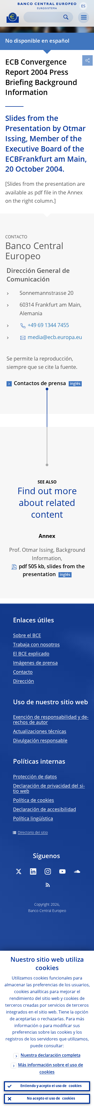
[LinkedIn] (33, 871)
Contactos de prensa (40, 383)
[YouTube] (62, 871)
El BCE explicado (31, 654)
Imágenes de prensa (35, 663)
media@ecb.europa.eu (55, 337)
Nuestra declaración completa (50, 1056)
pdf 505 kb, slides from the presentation (52, 570)
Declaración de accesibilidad (44, 809)
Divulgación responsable (40, 741)
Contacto (23, 672)
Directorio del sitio (33, 833)
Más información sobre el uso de (50, 1068)
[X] (18, 871)
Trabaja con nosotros (36, 645)
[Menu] (83, 17)
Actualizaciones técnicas (39, 731)
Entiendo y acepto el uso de (50, 1086)
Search (66, 17)
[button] (83, 6)
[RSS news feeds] (48, 885)
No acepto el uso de (51, 1098)
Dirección (23, 681)
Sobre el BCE (27, 635)
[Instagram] (48, 871)
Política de (33, 800)
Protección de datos (35, 777)
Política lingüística (33, 819)
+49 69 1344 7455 (48, 325)
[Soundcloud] (77, 871)
